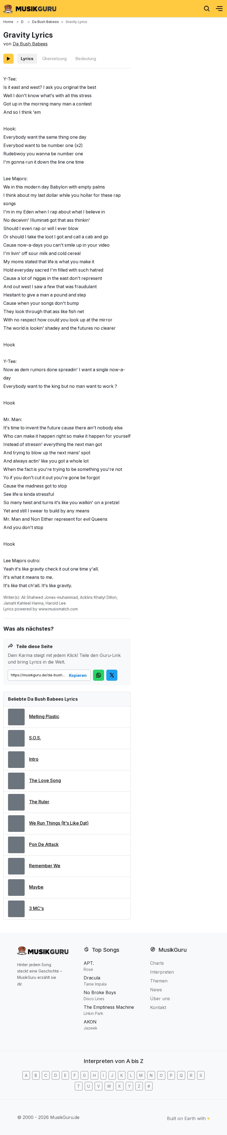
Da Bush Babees (30, 44)
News (156, 989)
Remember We (44, 865)
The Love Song (45, 780)
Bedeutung (85, 58)
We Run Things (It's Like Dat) (59, 823)
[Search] (206, 8)
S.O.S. (35, 738)
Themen (158, 981)
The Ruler (39, 801)
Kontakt (158, 1007)
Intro (33, 759)
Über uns (160, 998)
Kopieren (78, 675)
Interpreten (162, 972)
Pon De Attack (44, 844)
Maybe (36, 887)
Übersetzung (54, 58)
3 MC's (36, 908)
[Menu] (219, 8)
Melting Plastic (44, 716)
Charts (157, 963)
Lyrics (27, 58)
